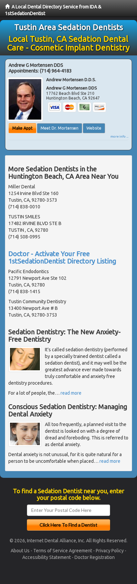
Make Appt (22, 128)
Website (93, 128)
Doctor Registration (94, 557)
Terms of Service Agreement (62, 550)
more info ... (119, 136)
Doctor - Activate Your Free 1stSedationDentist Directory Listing (62, 257)
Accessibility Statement (46, 557)
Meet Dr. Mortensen (59, 128)
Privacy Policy (110, 550)
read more (71, 393)
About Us (20, 550)
